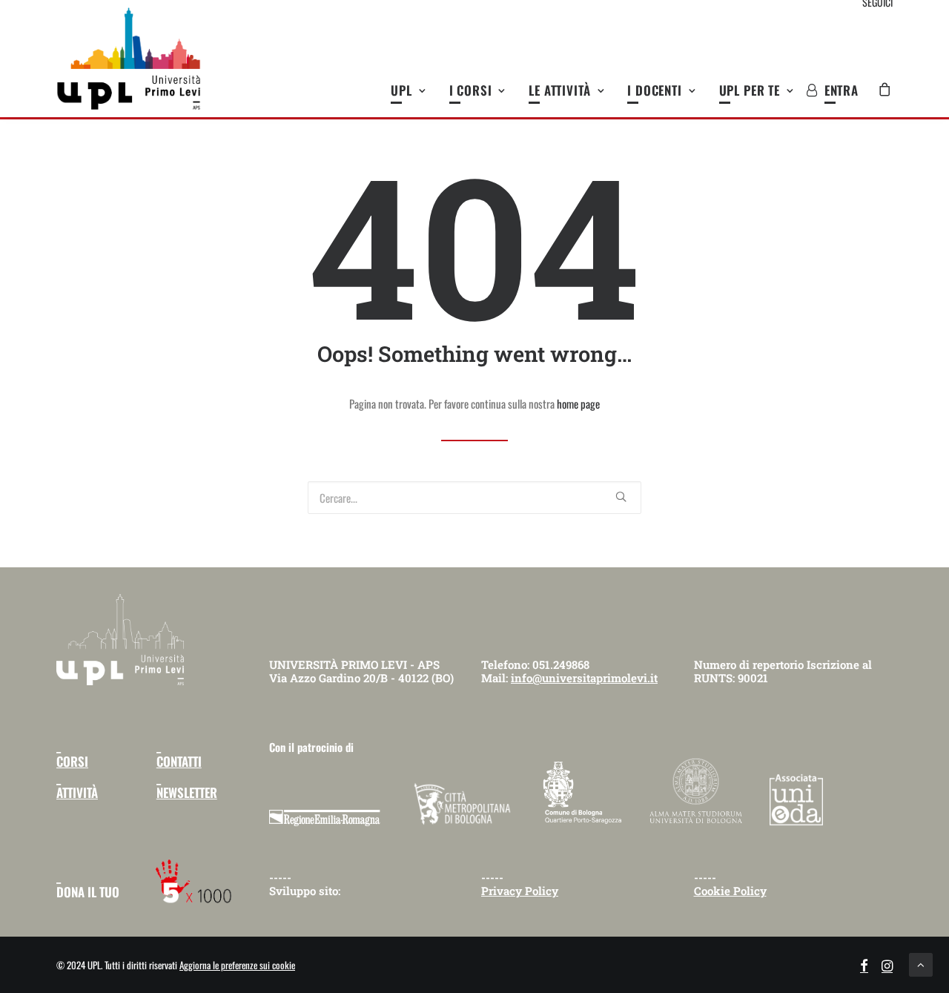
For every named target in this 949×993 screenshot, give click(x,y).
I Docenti (654, 90)
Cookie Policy (730, 890)
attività (77, 792)
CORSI (72, 761)
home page (578, 403)
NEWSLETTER (186, 792)
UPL (401, 90)
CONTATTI (179, 761)
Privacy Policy (519, 890)
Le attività (559, 90)
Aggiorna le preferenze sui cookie (237, 964)
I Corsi (470, 90)
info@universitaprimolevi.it (584, 677)
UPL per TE (750, 90)
